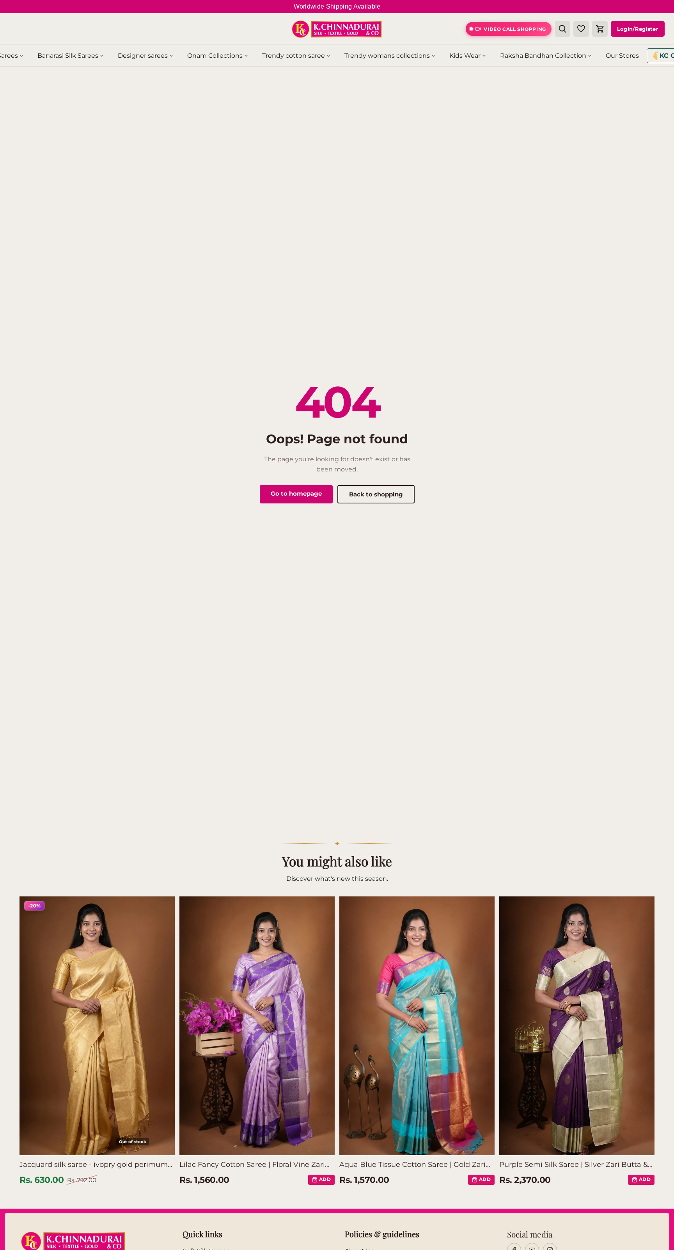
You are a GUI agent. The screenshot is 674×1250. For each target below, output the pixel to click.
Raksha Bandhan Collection (543, 55)
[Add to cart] (300, 1145)
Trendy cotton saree (293, 55)
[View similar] (161, 1145)
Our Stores (622, 55)
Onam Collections (215, 55)
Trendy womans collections (387, 55)
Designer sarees (143, 55)
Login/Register (637, 29)
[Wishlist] (581, 29)
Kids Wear (465, 55)
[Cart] (600, 29)
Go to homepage (296, 493)
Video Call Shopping (515, 29)
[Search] (562, 29)
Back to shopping (376, 494)
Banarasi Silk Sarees (67, 55)
